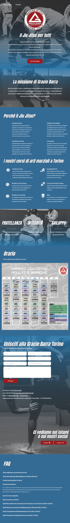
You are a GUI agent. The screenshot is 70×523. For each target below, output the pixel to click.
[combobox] (15, 363)
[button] (35, 472)
